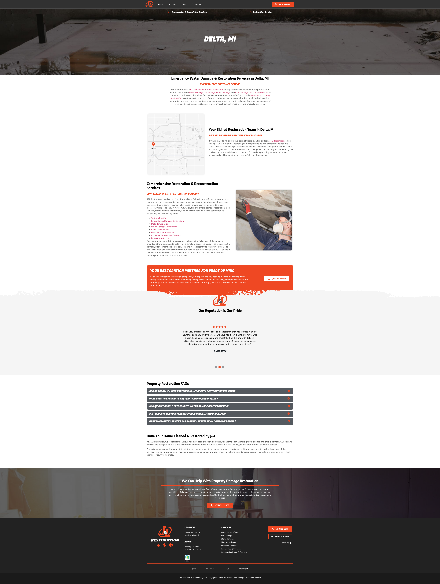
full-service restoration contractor (206, 89)
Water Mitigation (159, 218)
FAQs (184, 4)
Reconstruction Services (162, 232)
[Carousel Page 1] (216, 367)
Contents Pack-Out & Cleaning (166, 235)
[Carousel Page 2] (219, 367)
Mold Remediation (159, 223)
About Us (172, 4)
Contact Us (196, 4)
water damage (196, 92)
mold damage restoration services (251, 92)
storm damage (223, 92)
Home (160, 4)
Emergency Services (160, 238)
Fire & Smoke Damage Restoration (167, 221)
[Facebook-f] (290, 543)
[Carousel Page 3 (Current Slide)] (223, 367)
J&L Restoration (277, 140)
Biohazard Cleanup (160, 229)
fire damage (209, 92)
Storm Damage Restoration (164, 226)
